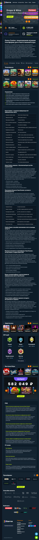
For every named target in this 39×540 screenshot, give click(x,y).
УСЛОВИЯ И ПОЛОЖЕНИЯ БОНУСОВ (21, 524)
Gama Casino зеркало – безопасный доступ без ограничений (17, 95)
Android (1, 34)
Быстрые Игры (21, 2)
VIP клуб (30, 523)
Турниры (33, 2)
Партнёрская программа (9, 525)
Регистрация (10, 16)
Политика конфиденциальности (21, 531)
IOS (1, 36)
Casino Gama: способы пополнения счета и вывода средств (17, 98)
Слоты (23, 63)
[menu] (1, 1)
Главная (6, 63)
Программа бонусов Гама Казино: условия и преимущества (17, 96)
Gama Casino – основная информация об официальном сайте (18, 93)
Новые (19, 63)
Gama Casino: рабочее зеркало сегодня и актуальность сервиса (18, 104)
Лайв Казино (15, 2)
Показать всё (20, 396)
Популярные (13, 63)
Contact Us (30, 522)
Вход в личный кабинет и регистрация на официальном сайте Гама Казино (20, 102)
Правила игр (19, 533)
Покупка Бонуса (29, 63)
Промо (30, 2)
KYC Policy (19, 522)
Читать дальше (21, 360)
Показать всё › (35, 67)
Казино (26, 2)
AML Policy (19, 527)
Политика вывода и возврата (20, 529)
